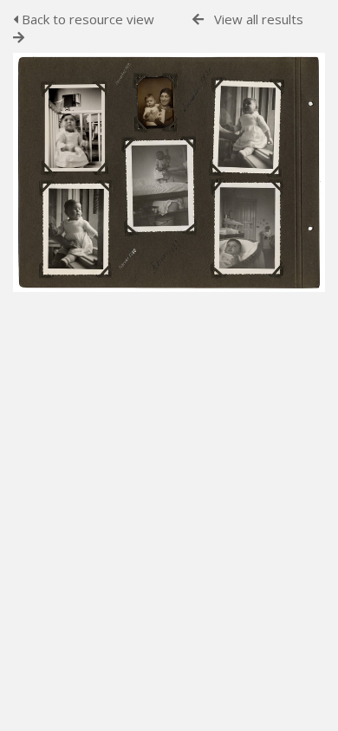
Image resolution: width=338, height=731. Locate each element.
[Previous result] (198, 19)
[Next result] (18, 37)
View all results (258, 19)
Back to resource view (86, 19)
